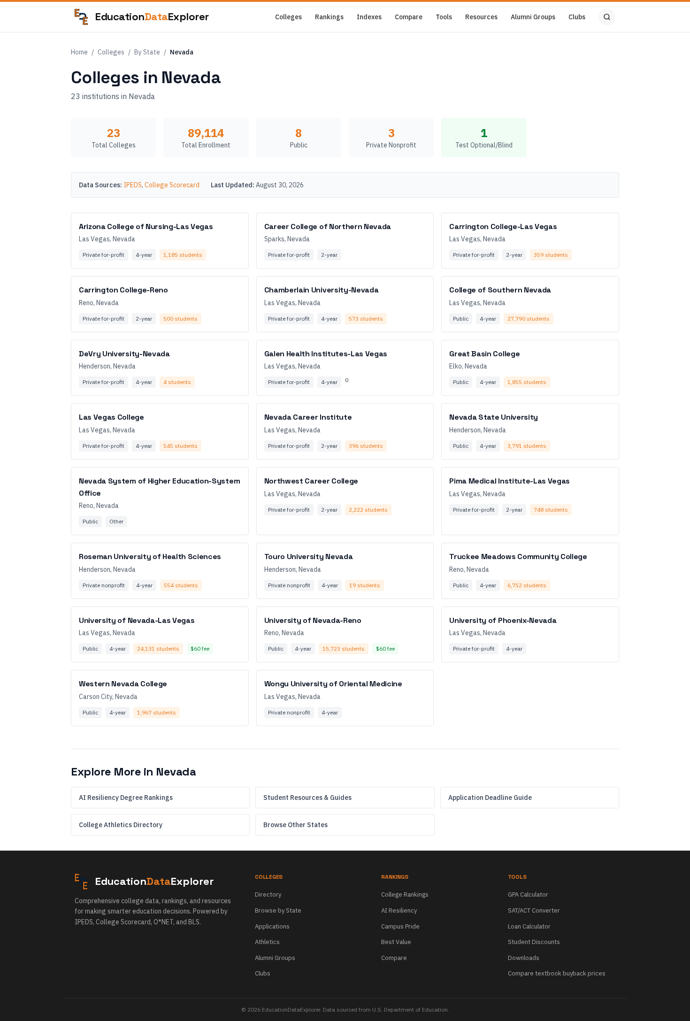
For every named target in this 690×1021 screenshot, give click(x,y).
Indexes (369, 17)
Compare (408, 17)
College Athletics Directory (120, 825)
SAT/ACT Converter (534, 910)
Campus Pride (400, 926)
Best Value (396, 942)
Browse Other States (295, 825)
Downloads (523, 958)
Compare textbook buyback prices (557, 973)
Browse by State (278, 910)
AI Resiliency (399, 910)
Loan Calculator (529, 926)
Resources (481, 17)
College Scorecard (172, 185)
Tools (444, 17)
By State (147, 52)
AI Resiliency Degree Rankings (126, 797)
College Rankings (405, 894)
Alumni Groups (533, 17)
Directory (268, 894)
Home (79, 52)
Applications (272, 926)
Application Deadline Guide (490, 797)
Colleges (288, 17)
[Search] (606, 16)
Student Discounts (534, 942)
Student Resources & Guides (307, 797)
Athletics (267, 942)
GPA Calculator (528, 894)
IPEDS (132, 185)
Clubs (576, 17)
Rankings (329, 17)
